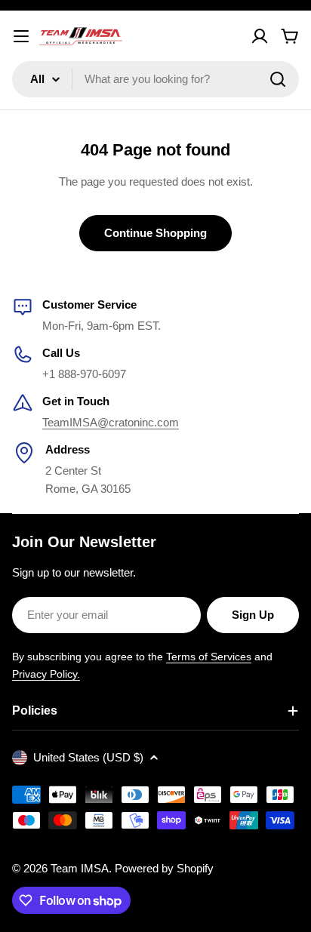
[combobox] (155, 79)
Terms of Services (208, 657)
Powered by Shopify (164, 868)
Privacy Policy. (46, 674)
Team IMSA (80, 868)
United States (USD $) (88, 757)
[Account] (260, 36)
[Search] (278, 79)
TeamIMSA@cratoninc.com (110, 422)
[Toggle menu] (21, 36)
